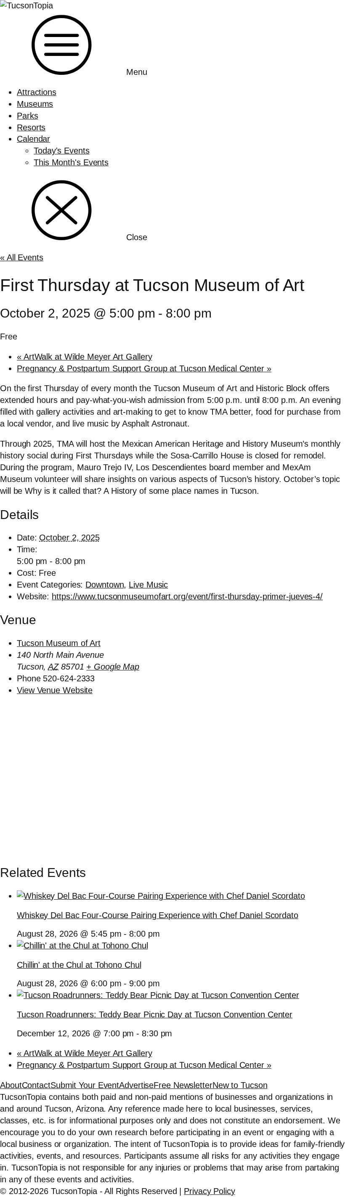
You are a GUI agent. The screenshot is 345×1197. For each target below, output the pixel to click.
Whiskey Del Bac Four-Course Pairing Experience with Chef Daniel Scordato (157, 915)
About (11, 1085)
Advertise (136, 1085)
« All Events (21, 257)
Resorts (31, 127)
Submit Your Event (84, 1085)
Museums (35, 104)
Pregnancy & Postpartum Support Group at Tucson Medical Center (144, 368)
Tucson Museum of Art (59, 643)
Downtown (104, 584)
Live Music (148, 584)
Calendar (33, 138)
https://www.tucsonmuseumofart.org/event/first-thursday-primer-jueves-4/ (187, 596)
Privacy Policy (209, 1191)
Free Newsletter (183, 1085)
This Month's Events (71, 162)
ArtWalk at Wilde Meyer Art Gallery (84, 356)
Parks (27, 115)
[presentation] (161, 895)
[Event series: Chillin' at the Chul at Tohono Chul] (165, 983)
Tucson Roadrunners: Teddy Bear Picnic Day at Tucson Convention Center (154, 1014)
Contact (36, 1085)
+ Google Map (112, 666)
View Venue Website (55, 690)
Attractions (36, 92)
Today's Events (62, 150)
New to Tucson (240, 1085)
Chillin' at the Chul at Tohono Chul (79, 964)
